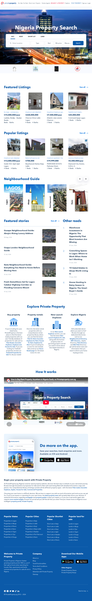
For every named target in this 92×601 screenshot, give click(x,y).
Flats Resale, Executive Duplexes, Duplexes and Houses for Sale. (13, 345)
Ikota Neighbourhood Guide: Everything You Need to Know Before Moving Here (22, 267)
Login (89, 3)
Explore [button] (67, 3)
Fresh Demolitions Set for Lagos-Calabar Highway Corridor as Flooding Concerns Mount (19, 285)
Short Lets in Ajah (52, 532)
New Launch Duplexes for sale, (56, 337)
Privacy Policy (37, 569)
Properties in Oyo (9, 534)
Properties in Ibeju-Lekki (33, 529)
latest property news (51, 495)
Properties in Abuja (10, 524)
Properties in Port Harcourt (34, 534)
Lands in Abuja (73, 526)
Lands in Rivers (73, 537)
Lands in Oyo (73, 529)
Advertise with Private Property (43, 572)
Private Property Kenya (68, 573)
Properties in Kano (10, 529)
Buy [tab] (12, 37)
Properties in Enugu (10, 537)
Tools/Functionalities (39, 564)
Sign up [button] (84, 3)
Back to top (82, 591)
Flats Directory (82, 343)
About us (36, 558)
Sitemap (35, 574)
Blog (34, 561)
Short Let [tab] (32, 37)
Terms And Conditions (40, 566)
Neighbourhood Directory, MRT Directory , (78, 340)
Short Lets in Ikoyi (52, 529)
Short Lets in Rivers (53, 540)
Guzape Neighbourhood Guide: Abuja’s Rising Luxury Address (19, 232)
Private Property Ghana (68, 570)
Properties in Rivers (10, 526)
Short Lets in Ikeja (52, 524)
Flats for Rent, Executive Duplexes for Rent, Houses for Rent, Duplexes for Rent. (35, 342)
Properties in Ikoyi (31, 526)
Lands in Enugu (74, 535)
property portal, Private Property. (22, 501)
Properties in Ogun (10, 532)
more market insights (17, 499)
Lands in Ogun (73, 532)
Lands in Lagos (73, 524)
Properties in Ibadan (32, 532)
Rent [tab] (21, 37)
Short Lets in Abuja (53, 537)
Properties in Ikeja (31, 521)
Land (42, 37)
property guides (41, 497)
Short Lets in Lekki (53, 526)
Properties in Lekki (31, 524)
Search (78, 43)
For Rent (25, 3)
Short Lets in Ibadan (53, 535)
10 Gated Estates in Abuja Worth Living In (78, 271)
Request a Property (58, 3)
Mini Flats (76, 345)
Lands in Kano (73, 540)
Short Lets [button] (32, 3)
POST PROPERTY (76, 3)
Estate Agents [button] (46, 3)
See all (83, 87)
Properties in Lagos (10, 521)
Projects (38, 3)
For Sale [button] (20, 3)
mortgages (29, 497)
